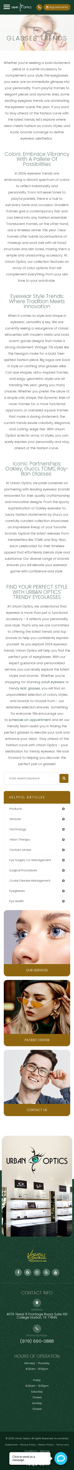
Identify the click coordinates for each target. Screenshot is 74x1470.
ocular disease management (29, 881)
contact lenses (20, 850)
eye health (16, 901)
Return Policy (45, 1444)
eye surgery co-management (30, 860)
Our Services (37, 970)
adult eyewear (53, 682)
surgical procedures (23, 870)
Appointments (58, 7)
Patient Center (37, 1040)
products (15, 809)
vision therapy (19, 839)
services (15, 819)
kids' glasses (30, 688)
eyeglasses (17, 891)
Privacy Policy (28, 1444)
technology (17, 829)
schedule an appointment (30, 720)
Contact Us (37, 1110)
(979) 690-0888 (37, 1341)
